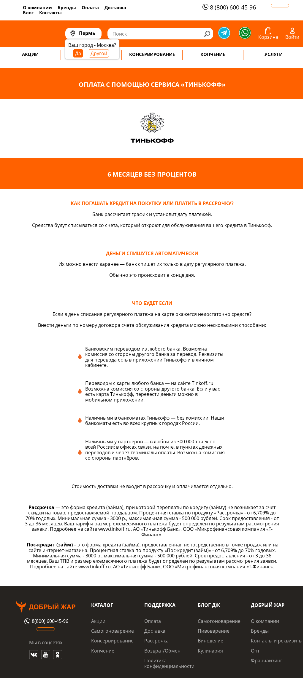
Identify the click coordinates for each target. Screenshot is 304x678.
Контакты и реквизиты (277, 640)
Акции (98, 621)
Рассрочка (156, 640)
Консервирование (112, 640)
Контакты (50, 12)
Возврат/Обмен (162, 650)
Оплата (90, 7)
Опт (255, 650)
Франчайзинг (266, 660)
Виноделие (210, 640)
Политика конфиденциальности (169, 663)
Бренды (67, 7)
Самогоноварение (112, 631)
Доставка (115, 7)
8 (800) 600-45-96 (233, 7)
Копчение (102, 650)
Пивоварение (213, 631)
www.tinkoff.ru (114, 529)
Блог (28, 12)
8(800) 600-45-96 (50, 621)
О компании (37, 7)
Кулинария (210, 650)
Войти (292, 37)
